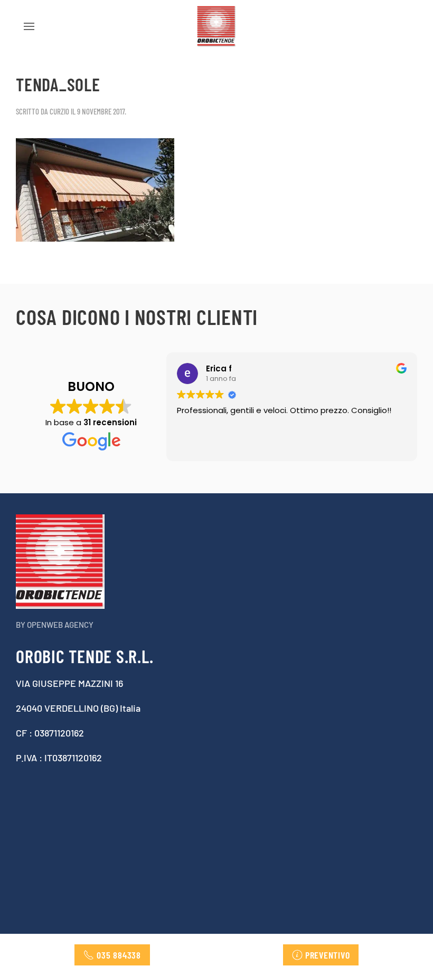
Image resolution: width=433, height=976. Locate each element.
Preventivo (327, 955)
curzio (59, 111)
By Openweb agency (54, 624)
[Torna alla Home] (216, 26)
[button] (29, 26)
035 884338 (119, 955)
